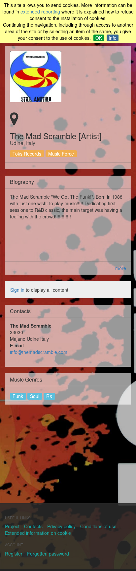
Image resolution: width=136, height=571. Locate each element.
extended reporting (40, 11)
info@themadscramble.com (38, 352)
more (120, 268)
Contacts (33, 526)
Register (13, 553)
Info (113, 38)
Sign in (17, 289)
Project (12, 526)
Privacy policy (61, 526)
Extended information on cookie (38, 533)
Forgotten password (48, 553)
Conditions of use (98, 526)
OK (98, 38)
